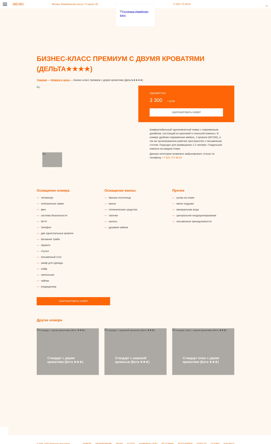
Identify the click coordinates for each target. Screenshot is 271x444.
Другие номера (49, 320)
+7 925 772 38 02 (172, 157)
